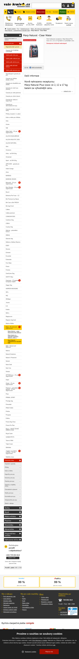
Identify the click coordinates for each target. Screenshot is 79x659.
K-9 (7, 306)
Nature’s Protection (11, 357)
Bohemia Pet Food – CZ (12, 195)
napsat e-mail (11, 557)
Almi (7, 146)
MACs (7, 313)
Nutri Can (8, 368)
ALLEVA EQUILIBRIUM (12, 136)
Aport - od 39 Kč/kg (11, 160)
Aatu (7, 121)
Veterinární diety (9, 460)
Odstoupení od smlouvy (10, 612)
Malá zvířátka (10, 516)
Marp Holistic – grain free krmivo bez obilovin (14, 332)
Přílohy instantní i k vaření (13, 114)
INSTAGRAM (64, 614)
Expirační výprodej (10, 464)
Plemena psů (45, 599)
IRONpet (8, 299)
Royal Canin (9, 433)
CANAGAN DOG (10, 216)
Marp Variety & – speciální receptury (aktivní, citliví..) (13, 336)
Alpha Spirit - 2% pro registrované (11, 132)
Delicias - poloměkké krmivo (11, 231)
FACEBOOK (63, 612)
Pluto (7, 394)
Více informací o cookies (39, 640)
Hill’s (7, 292)
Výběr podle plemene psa (13, 70)
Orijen (7, 379)
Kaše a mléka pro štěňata (13, 117)
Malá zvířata (25, 603)
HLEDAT (64, 5)
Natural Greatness (11, 354)
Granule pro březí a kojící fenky (13, 109)
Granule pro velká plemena (13, 92)
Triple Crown (9, 444)
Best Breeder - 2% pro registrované (12, 188)
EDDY (7, 245)
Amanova (8, 150)
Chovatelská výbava (47, 604)
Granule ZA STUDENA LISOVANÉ (12, 51)
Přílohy (7, 467)
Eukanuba (8, 259)
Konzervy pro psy (10, 477)
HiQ (7, 295)
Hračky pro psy (9, 493)
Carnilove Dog (10, 220)
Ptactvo (8, 520)
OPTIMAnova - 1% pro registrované (12, 375)
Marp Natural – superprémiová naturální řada (17, 30)
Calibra (8, 209)
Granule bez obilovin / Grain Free (12, 100)
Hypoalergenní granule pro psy (13, 74)
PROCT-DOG (9, 408)
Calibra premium (10, 213)
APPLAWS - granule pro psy (12, 164)
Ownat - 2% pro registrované (10, 384)
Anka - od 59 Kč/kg (11, 153)
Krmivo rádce (45, 597)
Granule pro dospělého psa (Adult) (13, 84)
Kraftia (7, 309)
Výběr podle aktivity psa (12, 62)
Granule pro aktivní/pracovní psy (11, 105)
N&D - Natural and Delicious (11, 346)
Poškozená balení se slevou (11, 39)
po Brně (68, 25)
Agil (7, 128)
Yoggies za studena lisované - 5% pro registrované (11, 452)
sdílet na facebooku (37, 67)
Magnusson (9, 316)
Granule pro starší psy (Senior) (12, 88)
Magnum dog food (11, 320)
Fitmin (7, 266)
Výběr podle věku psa (12, 55)
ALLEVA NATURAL (11, 143)
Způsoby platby (7, 601)
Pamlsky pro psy (9, 481)
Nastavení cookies (30, 651)
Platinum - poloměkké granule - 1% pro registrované (12, 389)
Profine (8, 411)
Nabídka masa (10, 457)
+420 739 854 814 (13, 555)
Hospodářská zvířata (10, 534)
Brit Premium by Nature (12, 199)
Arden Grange (9, 168)
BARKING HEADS (11, 179)
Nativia (8, 350)
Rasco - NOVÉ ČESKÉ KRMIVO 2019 (12, 429)
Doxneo (8, 249)
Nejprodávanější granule (12, 47)
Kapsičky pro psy (10, 474)
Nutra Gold (9, 364)
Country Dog (9, 227)
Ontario (8, 371)
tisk (27, 67)
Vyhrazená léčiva (12, 539)
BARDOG (8, 175)
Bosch (7, 192)
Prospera (8, 415)
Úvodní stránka (11, 29)
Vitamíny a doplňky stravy (10, 485)
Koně (7, 512)
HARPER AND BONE (12, 288)
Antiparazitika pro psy (11, 500)
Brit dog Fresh (10, 206)
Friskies (8, 270)
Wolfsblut (8, 447)
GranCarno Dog (10, 273)
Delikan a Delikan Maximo (13, 242)
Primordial (8, 404)
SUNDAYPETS (10, 437)
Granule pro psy (25, 29)
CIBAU (8, 223)
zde (54, 645)
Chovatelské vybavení (11, 489)
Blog (41, 594)
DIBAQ (8, 235)
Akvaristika (9, 529)
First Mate (8, 263)
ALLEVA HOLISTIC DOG (13, 139)
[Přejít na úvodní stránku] (17, 5)
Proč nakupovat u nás (9, 596)
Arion (7, 172)
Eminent (8, 252)
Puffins (8, 418)
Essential (8, 256)
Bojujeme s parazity (46, 602)
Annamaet (8, 157)
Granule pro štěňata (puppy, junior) (11, 79)
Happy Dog (9, 285)
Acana (7, 124)
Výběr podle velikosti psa (13, 58)
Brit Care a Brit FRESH (12, 202)
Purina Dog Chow (10, 422)
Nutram (8, 361)
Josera (8, 302)
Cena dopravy (7, 598)
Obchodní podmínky (9, 603)
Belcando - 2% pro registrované (11, 183)
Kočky (7, 508)
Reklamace (6, 605)
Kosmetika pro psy (10, 496)
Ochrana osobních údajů (10, 609)
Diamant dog (9, 238)
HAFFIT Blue (9, 277)
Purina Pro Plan (10, 425)
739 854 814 (9, 25)
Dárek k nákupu (9, 503)
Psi (18, 29)
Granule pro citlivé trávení (13, 96)
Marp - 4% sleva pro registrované (40, 29)
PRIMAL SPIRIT (10, 397)
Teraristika (9, 525)
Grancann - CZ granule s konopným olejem (12, 281)
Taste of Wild (9, 440)
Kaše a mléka (9, 471)
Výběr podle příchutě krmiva (11, 66)
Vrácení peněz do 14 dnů (10, 607)
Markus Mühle (10, 323)
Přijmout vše (49, 651)
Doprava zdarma (19, 23)
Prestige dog (9, 401)
